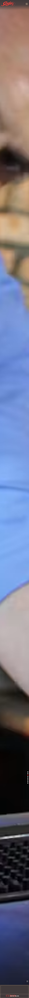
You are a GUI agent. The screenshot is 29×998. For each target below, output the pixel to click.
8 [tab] (28, 790)
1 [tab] (28, 779)
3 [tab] (28, 782)
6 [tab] (28, 787)
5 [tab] (28, 786)
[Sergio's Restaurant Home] (8, 3)
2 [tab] (28, 781)
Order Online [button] (14, 996)
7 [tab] (28, 789)
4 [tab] (28, 784)
